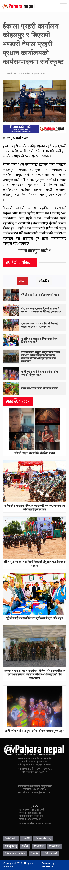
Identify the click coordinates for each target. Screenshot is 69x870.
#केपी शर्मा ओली (50, 854)
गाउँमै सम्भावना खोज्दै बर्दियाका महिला (39, 388)
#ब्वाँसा (25, 846)
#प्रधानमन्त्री (38, 846)
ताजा (22, 281)
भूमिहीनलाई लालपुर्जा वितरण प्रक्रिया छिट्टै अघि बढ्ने (39, 340)
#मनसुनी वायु (11, 846)
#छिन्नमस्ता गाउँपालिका (15, 854)
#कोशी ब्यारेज (11, 839)
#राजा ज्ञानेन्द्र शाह (43, 839)
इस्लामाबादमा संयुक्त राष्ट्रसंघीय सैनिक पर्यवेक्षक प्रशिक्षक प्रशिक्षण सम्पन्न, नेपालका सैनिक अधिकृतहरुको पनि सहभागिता (40, 356)
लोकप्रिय (44, 281)
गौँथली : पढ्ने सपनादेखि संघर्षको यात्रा (40, 295)
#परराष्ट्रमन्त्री (54, 846)
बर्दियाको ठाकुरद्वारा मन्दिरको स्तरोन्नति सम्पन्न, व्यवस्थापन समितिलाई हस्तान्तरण (41, 309)
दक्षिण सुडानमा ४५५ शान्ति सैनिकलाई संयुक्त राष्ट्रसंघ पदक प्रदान (39, 324)
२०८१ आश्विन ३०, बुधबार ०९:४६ (32, 73)
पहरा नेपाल (11, 73)
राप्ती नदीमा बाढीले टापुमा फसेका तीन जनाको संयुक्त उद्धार (39, 373)
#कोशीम (34, 854)
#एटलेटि (26, 839)
